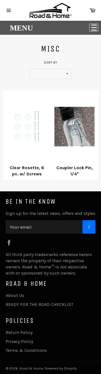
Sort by (50, 62)
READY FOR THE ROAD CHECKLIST (39, 304)
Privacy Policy (19, 341)
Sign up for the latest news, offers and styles (50, 213)
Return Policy (19, 332)
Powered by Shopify (61, 368)
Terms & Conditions (26, 350)
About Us (15, 295)
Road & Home (31, 368)
